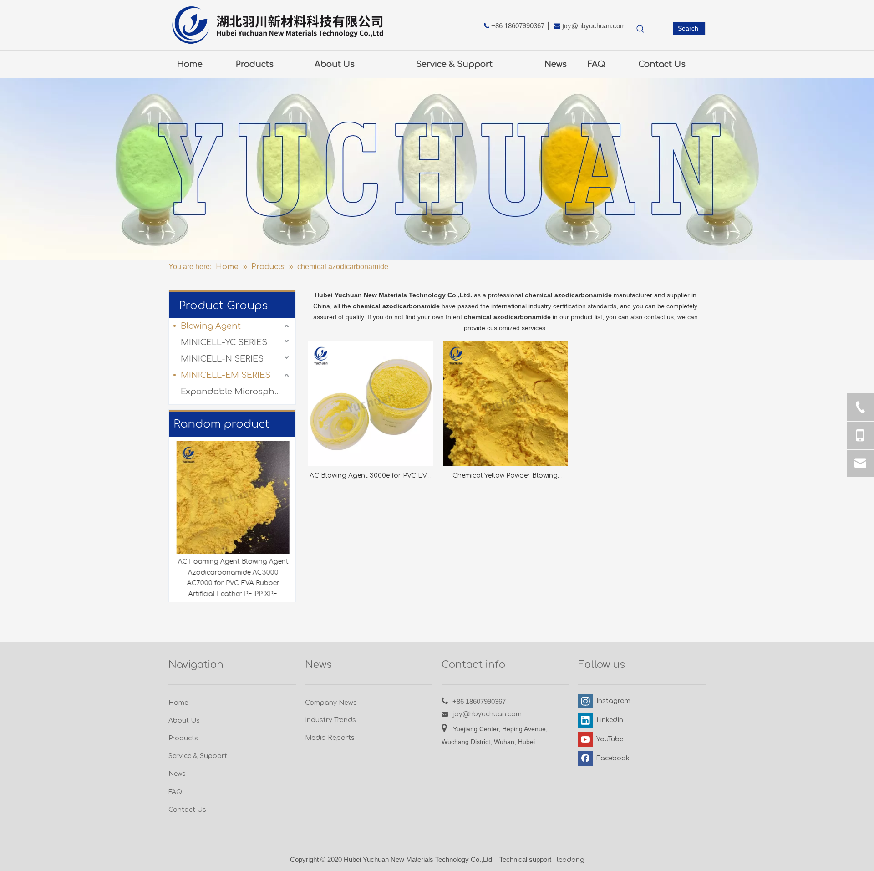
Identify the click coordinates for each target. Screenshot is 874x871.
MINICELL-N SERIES (222, 358)
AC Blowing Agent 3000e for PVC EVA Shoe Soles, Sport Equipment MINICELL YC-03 (370, 476)
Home (178, 702)
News (177, 773)
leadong (570, 859)
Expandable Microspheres (236, 391)
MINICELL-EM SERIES (225, 375)
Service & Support (197, 756)
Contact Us (187, 809)
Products (183, 738)
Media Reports (330, 737)
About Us (184, 720)
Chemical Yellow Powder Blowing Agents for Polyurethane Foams (505, 476)
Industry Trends (330, 719)
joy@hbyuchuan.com (487, 714)
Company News (331, 702)
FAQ (175, 792)
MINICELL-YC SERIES (224, 342)
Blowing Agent (211, 326)
